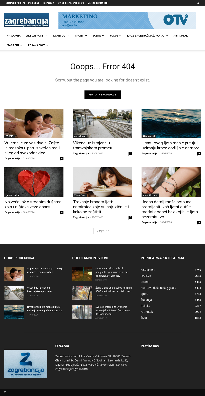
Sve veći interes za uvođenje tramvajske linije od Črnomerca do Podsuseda (112, 311)
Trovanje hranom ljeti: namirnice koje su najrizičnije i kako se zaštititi (101, 206)
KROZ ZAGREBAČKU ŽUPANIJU (146, 35)
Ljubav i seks (12, 195)
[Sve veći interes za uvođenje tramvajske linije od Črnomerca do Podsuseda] (82, 312)
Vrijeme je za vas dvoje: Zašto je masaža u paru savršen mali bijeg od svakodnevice (32, 148)
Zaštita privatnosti (98, 3)
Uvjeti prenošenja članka (71, 3)
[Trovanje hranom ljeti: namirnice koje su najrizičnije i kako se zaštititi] (102, 182)
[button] (198, 2)
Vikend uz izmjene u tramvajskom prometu (93, 145)
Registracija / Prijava (14, 3)
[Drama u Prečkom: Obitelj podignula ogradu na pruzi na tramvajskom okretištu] (82, 274)
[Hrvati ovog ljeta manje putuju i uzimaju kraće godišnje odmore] (171, 123)
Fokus (114, 35)
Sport (79, 35)
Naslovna (14, 35)
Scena (97, 35)
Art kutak (181, 35)
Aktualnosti (35, 35)
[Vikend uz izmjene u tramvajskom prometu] (102, 123)
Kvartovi (59, 35)
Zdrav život (36, 45)
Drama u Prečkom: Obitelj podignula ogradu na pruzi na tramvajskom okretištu (111, 272)
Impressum (48, 3)
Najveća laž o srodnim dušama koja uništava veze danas (32, 204)
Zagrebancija (12, 158)
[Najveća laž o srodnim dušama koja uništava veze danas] (33, 182)
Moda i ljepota (150, 195)
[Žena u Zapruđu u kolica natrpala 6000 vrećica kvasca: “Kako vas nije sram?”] (82, 293)
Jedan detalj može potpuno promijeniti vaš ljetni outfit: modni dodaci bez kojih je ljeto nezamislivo (170, 209)
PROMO (9, 136)
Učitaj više (101, 231)
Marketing (33, 3)
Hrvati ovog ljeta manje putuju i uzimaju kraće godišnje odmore (170, 145)
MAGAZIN (13, 45)
